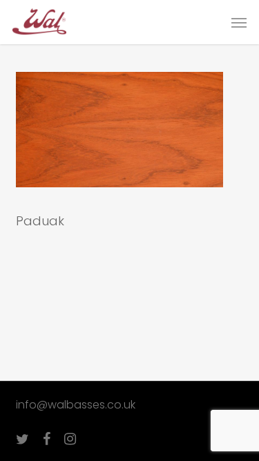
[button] (239, 22)
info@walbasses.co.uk (75, 405)
